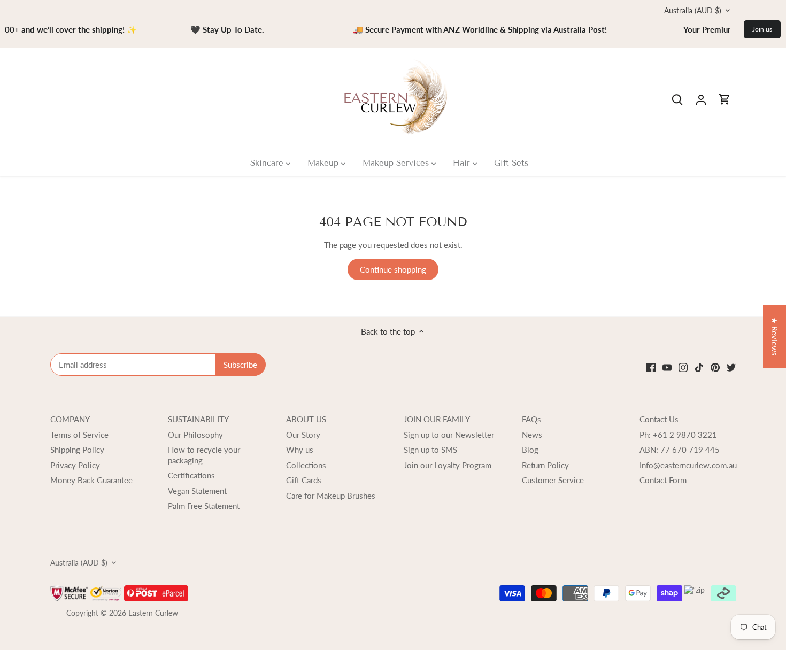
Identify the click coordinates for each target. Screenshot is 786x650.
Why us (299, 449)
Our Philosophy (195, 434)
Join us (762, 29)
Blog (530, 449)
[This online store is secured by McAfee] (70, 590)
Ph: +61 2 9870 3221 (678, 434)
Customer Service (553, 480)
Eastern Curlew (153, 613)
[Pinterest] (715, 366)
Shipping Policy (77, 449)
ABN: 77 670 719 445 (679, 449)
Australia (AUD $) (692, 10)
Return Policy (545, 465)
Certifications (191, 475)
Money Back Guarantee (91, 480)
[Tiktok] (699, 366)
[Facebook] (651, 366)
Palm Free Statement (204, 505)
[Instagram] (683, 366)
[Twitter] (731, 366)
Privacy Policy (75, 465)
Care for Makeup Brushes (330, 495)
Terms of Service (79, 434)
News (532, 434)
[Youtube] (667, 366)
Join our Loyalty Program (447, 465)
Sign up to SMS (430, 449)
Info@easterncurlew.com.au (688, 465)
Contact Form (663, 480)
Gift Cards (303, 480)
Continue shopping (393, 269)
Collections (306, 465)
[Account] (701, 99)
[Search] (677, 99)
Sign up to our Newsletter (449, 434)
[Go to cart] (724, 99)
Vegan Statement (197, 491)
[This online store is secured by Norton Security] (107, 590)
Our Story (303, 434)
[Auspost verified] (156, 590)
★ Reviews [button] (775, 336)
